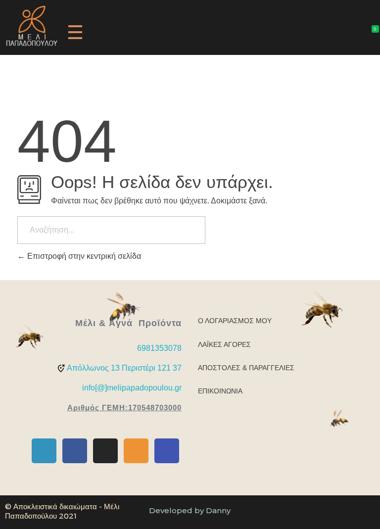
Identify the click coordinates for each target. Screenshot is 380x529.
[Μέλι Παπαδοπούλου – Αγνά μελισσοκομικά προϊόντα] (31, 26)
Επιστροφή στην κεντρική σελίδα (83, 256)
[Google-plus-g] (44, 450)
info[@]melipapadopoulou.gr (132, 388)
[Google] (166, 450)
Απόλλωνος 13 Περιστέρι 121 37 (124, 368)
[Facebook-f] (74, 450)
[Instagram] (105, 450)
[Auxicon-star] (136, 450)
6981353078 (159, 348)
